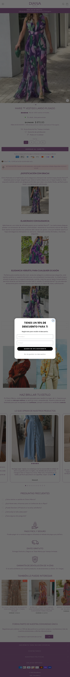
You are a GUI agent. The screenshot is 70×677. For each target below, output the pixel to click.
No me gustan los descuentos (35, 354)
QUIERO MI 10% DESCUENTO (35, 349)
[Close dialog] (53, 320)
